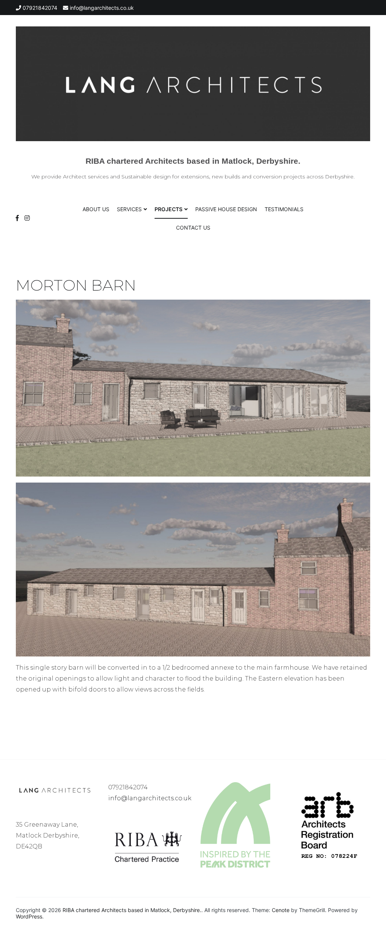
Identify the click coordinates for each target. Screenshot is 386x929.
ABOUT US (96, 209)
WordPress (29, 916)
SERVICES (129, 209)
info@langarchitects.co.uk (149, 798)
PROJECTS (168, 209)
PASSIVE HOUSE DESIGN (226, 209)
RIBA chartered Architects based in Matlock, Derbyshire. (193, 161)
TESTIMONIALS (284, 209)
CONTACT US (193, 227)
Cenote (281, 910)
